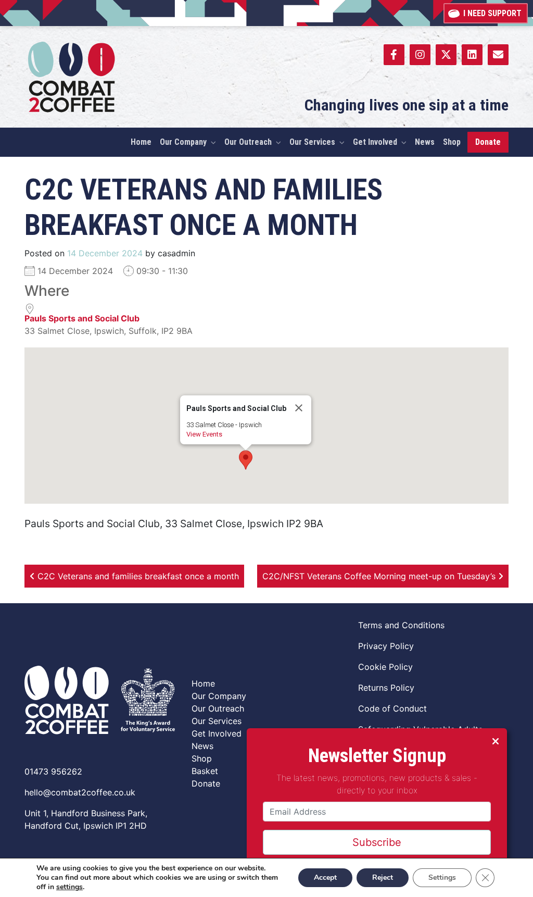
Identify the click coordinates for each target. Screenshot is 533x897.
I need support (492, 13)
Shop (202, 758)
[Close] (298, 407)
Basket (205, 771)
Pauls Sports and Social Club (81, 318)
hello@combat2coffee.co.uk (79, 792)
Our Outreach (218, 708)
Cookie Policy (385, 667)
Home (203, 683)
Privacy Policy (386, 646)
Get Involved (217, 733)
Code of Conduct (392, 708)
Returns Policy (386, 687)
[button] (245, 460)
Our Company (219, 696)
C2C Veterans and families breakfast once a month (137, 576)
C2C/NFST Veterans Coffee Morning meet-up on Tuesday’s (380, 576)
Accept (325, 877)
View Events (204, 434)
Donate (206, 783)
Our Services (217, 721)
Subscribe (376, 842)
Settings (442, 877)
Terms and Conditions (401, 625)
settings (69, 887)
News (202, 746)
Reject (382, 877)
